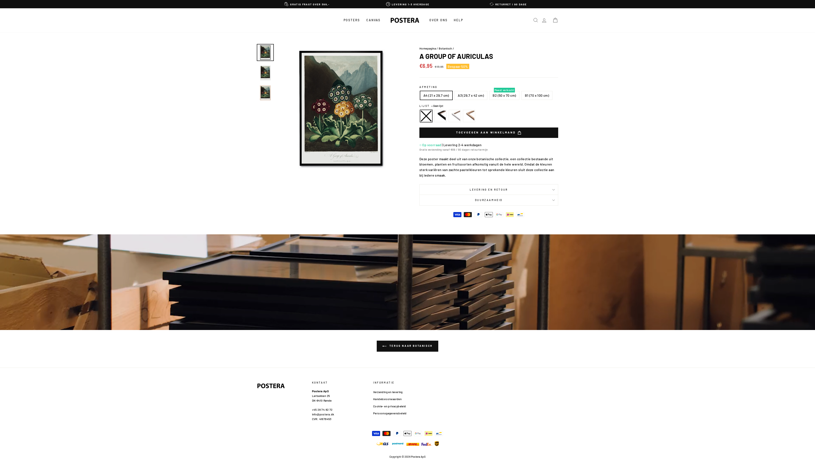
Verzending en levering (388, 392)
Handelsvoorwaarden (387, 399)
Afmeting (428, 86)
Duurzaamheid (489, 199)
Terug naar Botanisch (410, 345)
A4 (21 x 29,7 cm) (436, 95)
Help (458, 20)
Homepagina (427, 48)
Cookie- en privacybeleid (389, 406)
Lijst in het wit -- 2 (455, 116)
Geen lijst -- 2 (426, 116)
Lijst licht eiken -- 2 (469, 116)
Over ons (438, 20)
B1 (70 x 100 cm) (537, 95)
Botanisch (445, 48)
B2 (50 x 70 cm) (504, 95)
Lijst (431, 105)
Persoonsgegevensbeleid (390, 413)
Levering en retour (489, 189)
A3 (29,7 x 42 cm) (471, 95)
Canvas (373, 20)
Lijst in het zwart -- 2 (440, 116)
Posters (352, 20)
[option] (307, 4)
